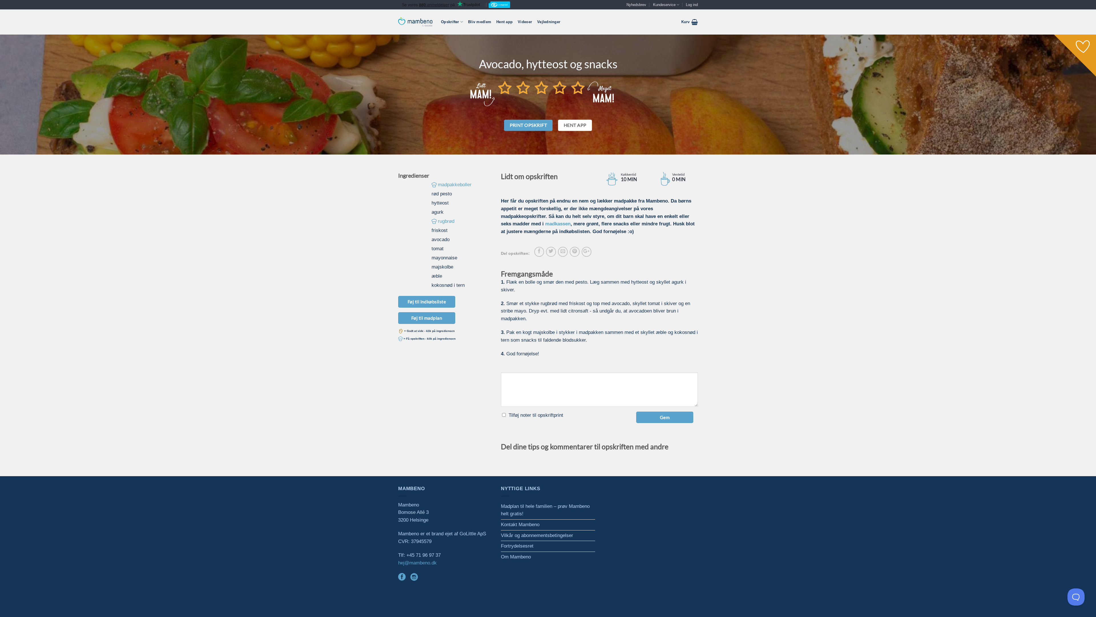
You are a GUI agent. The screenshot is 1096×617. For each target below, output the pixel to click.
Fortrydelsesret (517, 546)
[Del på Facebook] (539, 252)
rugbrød (446, 221)
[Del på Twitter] (551, 252)
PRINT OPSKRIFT (528, 125)
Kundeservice (664, 5)
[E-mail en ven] (563, 252)
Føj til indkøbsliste (427, 301)
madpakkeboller (455, 184)
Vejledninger (548, 22)
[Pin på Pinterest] (574, 252)
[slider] (541, 87)
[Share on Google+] (586, 252)
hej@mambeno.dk (417, 563)
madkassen (558, 224)
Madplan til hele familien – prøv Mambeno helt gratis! (545, 510)
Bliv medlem (479, 22)
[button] (689, 22)
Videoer (525, 22)
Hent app (504, 22)
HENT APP (575, 125)
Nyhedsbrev (636, 5)
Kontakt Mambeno (520, 524)
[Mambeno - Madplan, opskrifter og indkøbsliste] (415, 22)
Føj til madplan (426, 317)
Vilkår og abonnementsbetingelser (537, 535)
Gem (665, 417)
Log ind (692, 5)
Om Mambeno (516, 557)
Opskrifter (450, 22)
